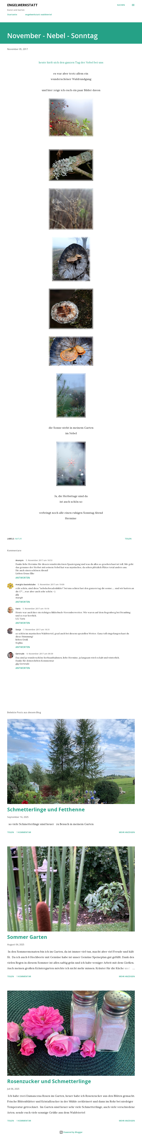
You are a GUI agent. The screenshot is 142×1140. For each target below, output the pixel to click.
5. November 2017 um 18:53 (39, 560)
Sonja (18, 629)
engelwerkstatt (22, 5)
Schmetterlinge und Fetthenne (46, 809)
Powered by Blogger (73, 1132)
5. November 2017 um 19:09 (51, 584)
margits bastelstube (26, 584)
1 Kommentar (24, 832)
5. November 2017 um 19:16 (36, 608)
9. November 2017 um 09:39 (39, 653)
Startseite (12, 14)
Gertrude (20, 653)
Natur (18, 538)
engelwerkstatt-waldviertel (38, 14)
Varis (18, 608)
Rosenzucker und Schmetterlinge (49, 1081)
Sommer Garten (27, 937)
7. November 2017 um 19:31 (36, 629)
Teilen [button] (128, 538)
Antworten (23, 577)
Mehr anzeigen (127, 832)
